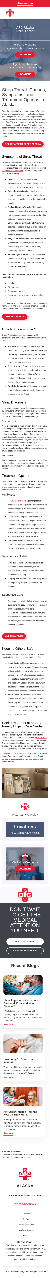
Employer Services (26, 1230)
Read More (8, 1025)
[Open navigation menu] (41, 13)
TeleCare (26, 1219)
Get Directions (26, 1204)
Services (26, 1214)
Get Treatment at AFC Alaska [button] (23, 144)
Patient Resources (26, 1225)
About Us (26, 1235)
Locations (25, 55)
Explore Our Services (25, 950)
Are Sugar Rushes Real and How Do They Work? (20, 1113)
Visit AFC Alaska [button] (15, 317)
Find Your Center (26, 3)
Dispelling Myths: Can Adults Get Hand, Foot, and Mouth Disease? (21, 1003)
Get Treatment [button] (14, 636)
